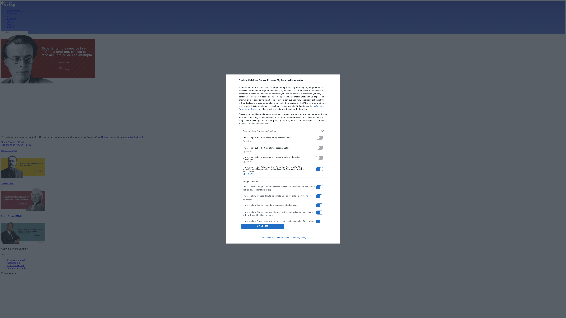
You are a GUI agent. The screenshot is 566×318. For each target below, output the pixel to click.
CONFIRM (262, 226)
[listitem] (283, 131)
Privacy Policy (299, 237)
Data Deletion (266, 237)
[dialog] (283, 159)
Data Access (283, 237)
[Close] (334, 80)
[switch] (319, 138)
